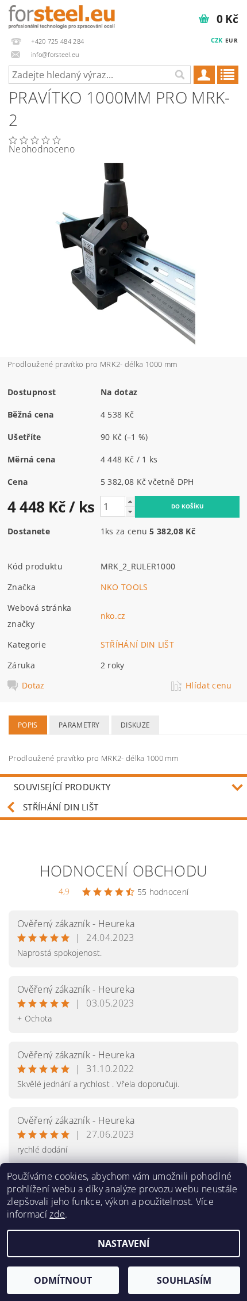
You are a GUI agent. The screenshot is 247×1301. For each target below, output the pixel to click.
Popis (28, 725)
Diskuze (135, 725)
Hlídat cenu (209, 685)
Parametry (79, 725)
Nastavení (123, 1243)
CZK (217, 40)
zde (57, 1214)
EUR (231, 40)
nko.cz (113, 615)
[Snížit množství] (130, 511)
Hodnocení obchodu (123, 870)
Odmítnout (63, 1280)
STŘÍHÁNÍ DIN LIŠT (137, 644)
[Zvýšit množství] (130, 501)
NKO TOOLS (124, 586)
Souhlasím (184, 1280)
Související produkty (62, 787)
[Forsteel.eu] (62, 15)
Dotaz (33, 685)
